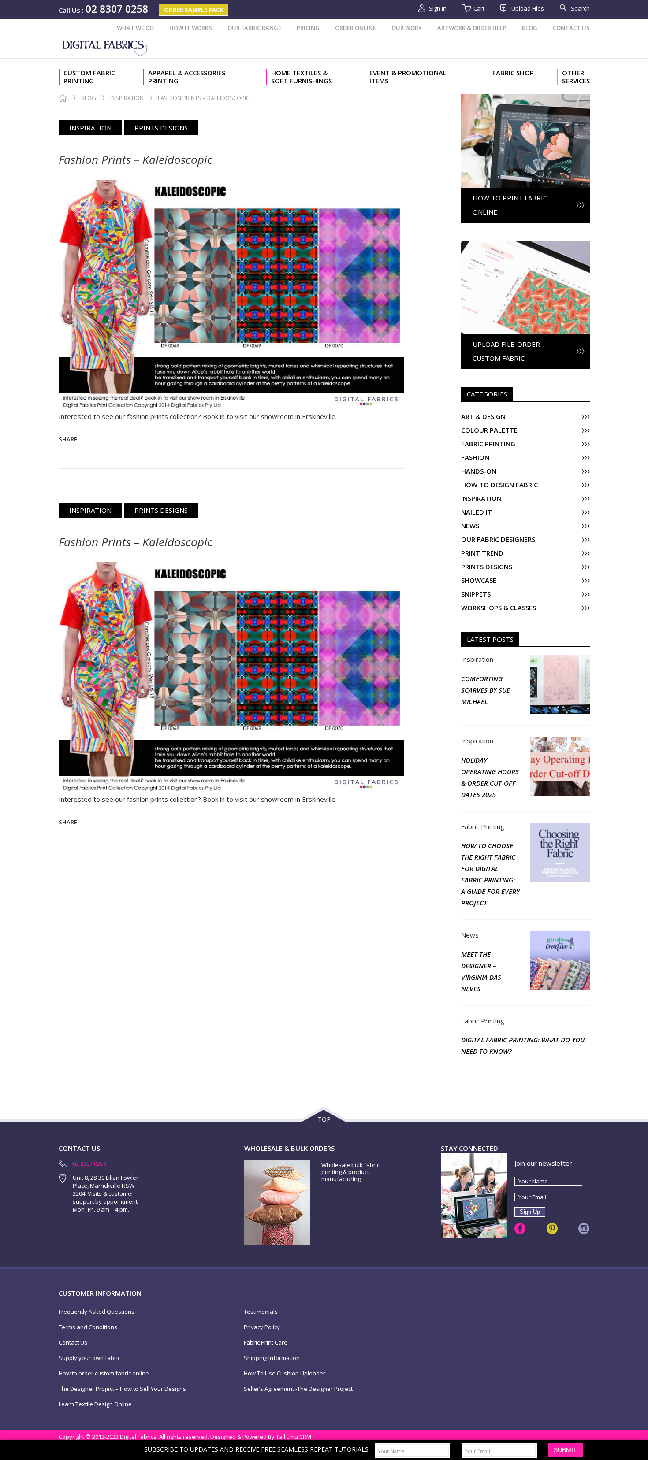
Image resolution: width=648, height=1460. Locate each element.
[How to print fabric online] (525, 99)
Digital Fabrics (106, 47)
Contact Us (571, 28)
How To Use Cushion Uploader (284, 1373)
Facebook (519, 1228)
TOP (324, 1119)
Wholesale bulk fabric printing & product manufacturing (350, 1172)
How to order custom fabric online (104, 1373)
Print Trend (482, 553)
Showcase (478, 580)
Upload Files (527, 8)
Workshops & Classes (498, 607)
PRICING (308, 28)
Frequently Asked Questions (96, 1311)
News (470, 526)
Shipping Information (272, 1358)
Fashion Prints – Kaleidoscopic (135, 159)
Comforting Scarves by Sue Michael (485, 690)
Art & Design (483, 416)
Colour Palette (489, 430)
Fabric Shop (513, 73)
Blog (529, 28)
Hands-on (478, 471)
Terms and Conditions (88, 1327)
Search (580, 8)
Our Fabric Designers (498, 539)
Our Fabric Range (254, 28)
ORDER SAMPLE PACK (193, 10)
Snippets (476, 594)
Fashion (475, 457)
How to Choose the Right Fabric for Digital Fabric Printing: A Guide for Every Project (490, 874)
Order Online (355, 28)
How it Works (190, 28)
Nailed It (476, 512)
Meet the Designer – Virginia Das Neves (481, 971)
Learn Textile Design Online (95, 1404)
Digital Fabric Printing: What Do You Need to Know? (523, 1045)
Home (63, 98)
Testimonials (261, 1311)
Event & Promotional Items (408, 77)
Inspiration (127, 98)
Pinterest (552, 1228)
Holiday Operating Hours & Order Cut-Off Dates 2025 (490, 777)
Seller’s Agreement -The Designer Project (298, 1389)
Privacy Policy (262, 1327)
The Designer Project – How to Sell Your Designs (122, 1389)
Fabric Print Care (265, 1342)
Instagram (583, 1228)
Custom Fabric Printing (89, 77)
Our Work (406, 28)
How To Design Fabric (499, 485)
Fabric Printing (488, 444)
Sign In (438, 8)
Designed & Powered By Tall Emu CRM (260, 1437)
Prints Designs (161, 127)
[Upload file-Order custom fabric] (525, 245)
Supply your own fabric (89, 1358)
